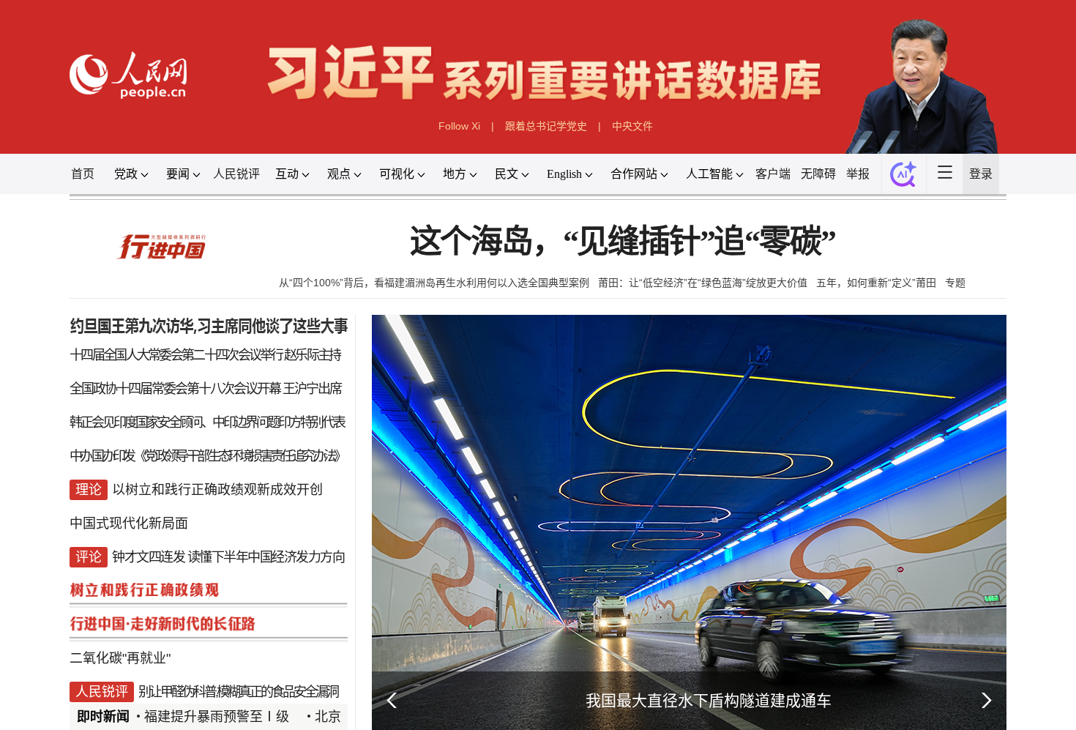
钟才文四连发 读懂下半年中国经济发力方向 (228, 557)
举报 (858, 174)
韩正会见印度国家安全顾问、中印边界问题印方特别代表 (207, 422)
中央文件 (632, 126)
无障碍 (818, 174)
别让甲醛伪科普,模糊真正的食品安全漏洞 (237, 692)
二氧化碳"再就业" (120, 658)
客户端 (773, 174)
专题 (955, 282)
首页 (82, 174)
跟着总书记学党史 (546, 126)
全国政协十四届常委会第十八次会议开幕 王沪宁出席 (205, 388)
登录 (981, 174)
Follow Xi (459, 126)
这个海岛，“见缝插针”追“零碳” (622, 242)
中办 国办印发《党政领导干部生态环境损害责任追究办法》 (207, 456)
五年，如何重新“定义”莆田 (876, 282)
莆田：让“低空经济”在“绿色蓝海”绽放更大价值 (702, 282)
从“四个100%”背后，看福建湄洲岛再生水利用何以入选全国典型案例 (434, 282)
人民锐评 (236, 174)
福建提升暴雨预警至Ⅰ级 (216, 716)
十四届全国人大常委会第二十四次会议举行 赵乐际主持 (205, 355)
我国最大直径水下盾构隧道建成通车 (709, 700)
